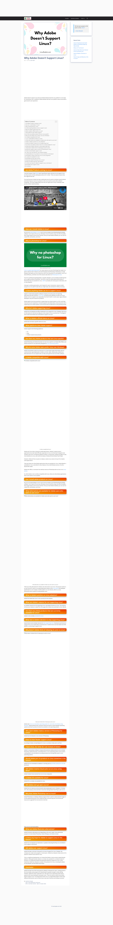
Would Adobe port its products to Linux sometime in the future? (40, 153)
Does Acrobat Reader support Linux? (34, 150)
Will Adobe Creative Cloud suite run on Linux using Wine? (38, 155)
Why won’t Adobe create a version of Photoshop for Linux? (38, 149)
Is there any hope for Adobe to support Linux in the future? (39, 163)
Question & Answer (75, 18)
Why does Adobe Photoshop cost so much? (35, 160)
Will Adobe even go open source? (33, 158)
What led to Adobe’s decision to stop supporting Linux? (38, 146)
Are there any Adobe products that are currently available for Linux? (40, 144)
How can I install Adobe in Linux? (33, 125)
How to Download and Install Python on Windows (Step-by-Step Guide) (80, 44)
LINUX (82, 27)
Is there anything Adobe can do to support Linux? (36, 128)
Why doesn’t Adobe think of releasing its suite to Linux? (38, 147)
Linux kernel (56, 588)
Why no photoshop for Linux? (32, 126)
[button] (87, 18)
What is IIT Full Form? (79, 48)
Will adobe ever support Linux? (32, 164)
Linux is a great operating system (32, 270)
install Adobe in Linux (35, 232)
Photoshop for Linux (57, 274)
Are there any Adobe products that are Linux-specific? (37, 134)
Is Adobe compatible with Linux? (33, 137)
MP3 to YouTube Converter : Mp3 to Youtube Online (35, 883)
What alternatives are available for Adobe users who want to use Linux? (41, 140)
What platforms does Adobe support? (34, 132)
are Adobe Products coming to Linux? (34, 123)
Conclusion (28, 166)
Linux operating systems (52, 343)
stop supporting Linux (48, 623)
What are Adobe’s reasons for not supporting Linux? (37, 143)
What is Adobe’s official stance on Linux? (34, 131)
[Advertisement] (35, 8)
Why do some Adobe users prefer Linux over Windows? (37, 135)
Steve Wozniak (79, 31)
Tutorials (67, 18)
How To (82, 18)
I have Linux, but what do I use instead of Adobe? (36, 152)
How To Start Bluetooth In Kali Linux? (32, 882)
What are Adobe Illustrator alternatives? (34, 161)
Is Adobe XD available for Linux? (33, 156)
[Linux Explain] (27, 18)
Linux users (41, 295)
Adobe (37, 173)
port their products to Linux (57, 763)
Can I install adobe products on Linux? (34, 138)
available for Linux (39, 616)
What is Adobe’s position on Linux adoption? (35, 141)
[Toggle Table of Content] (55, 122)
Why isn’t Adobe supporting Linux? (33, 129)
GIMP (43, 280)
